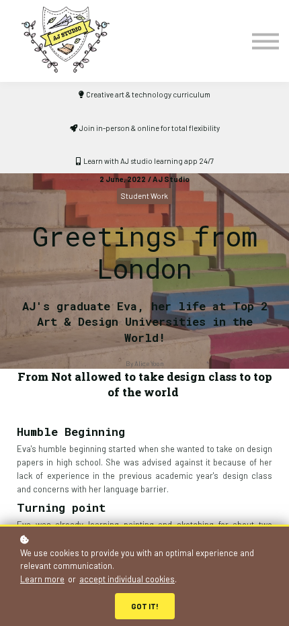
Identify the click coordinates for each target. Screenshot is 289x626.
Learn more (42, 579)
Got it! (145, 606)
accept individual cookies (127, 579)
